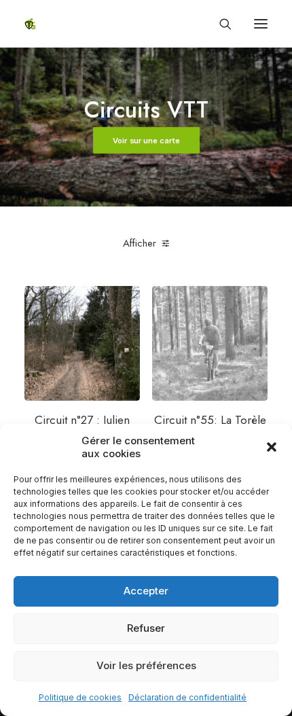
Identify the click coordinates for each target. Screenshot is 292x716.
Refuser (146, 628)
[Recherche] (219, 24)
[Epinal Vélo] (29, 23)
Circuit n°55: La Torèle (210, 420)
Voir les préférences (146, 665)
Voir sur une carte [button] (146, 140)
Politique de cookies (80, 697)
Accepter (146, 590)
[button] (271, 447)
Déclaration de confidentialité (187, 697)
